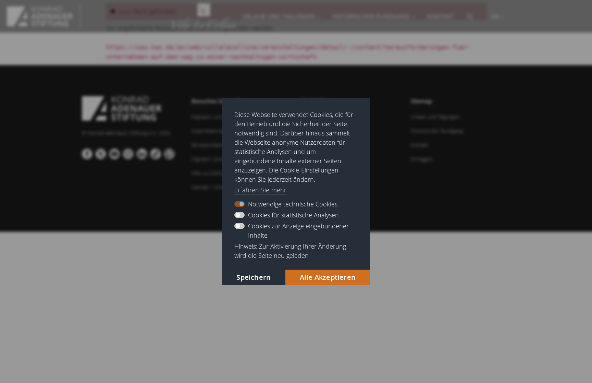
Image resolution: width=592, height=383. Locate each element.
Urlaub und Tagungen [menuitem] (278, 16)
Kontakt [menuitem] (440, 16)
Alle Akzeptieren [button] (328, 277)
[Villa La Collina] (40, 16)
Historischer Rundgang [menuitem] (371, 16)
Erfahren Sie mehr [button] (260, 190)
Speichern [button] (253, 277)
